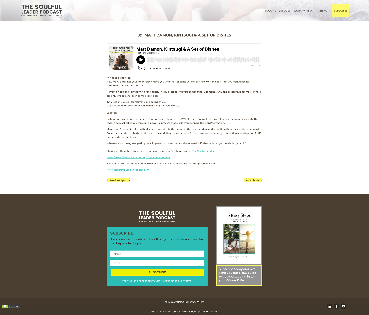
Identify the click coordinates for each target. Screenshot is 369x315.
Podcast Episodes (277, 10)
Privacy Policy (196, 302)
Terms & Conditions (176, 302)
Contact (322, 10)
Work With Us (303, 10)
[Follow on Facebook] (336, 306)
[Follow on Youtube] (343, 306)
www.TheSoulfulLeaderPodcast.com (128, 169)
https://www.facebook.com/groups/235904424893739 (138, 157)
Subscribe (340, 10)
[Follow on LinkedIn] (330, 306)
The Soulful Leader (203, 151)
